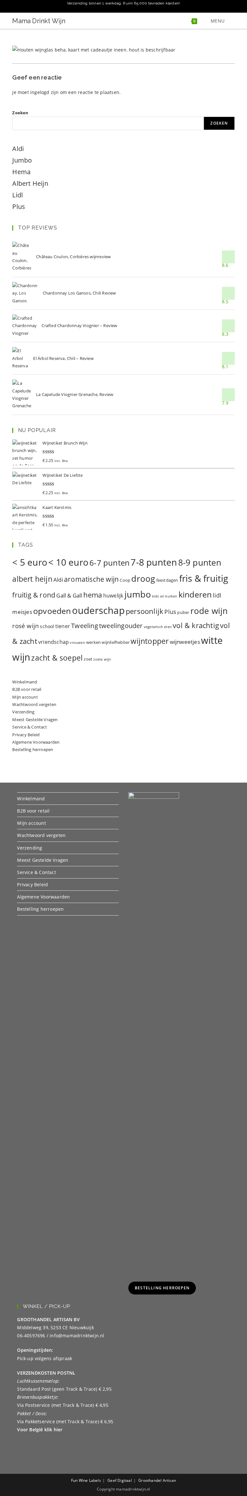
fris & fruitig (203, 578)
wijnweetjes (185, 641)
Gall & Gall (69, 595)
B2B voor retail (26, 689)
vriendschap (53, 641)
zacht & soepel (57, 658)
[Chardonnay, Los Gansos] (25, 293)
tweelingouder (121, 625)
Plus (18, 206)
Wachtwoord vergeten (34, 704)
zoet (88, 659)
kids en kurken (165, 596)
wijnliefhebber (116, 642)
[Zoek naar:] (230, 21)
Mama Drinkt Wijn (38, 21)
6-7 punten (109, 563)
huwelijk (113, 595)
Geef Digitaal (119, 1480)
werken (93, 642)
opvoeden (52, 610)
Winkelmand (24, 682)
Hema (21, 171)
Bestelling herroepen (32, 749)
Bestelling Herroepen (162, 1288)
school (47, 626)
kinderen (195, 594)
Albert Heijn (30, 183)
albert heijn (32, 579)
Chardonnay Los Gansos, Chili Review (79, 293)
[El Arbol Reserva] (20, 358)
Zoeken (20, 113)
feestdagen (167, 580)
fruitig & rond (33, 594)
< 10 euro (68, 562)
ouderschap (98, 610)
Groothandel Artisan (157, 1480)
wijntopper (150, 641)
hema (92, 595)
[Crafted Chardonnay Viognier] (24, 326)
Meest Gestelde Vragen (35, 719)
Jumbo (22, 160)
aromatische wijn (91, 579)
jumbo (137, 594)
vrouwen (77, 642)
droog (143, 578)
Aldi (18, 148)
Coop (125, 580)
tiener (62, 626)
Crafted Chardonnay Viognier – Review (79, 325)
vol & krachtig (196, 625)
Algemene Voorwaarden (35, 742)
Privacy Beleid (26, 735)
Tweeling (84, 625)
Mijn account (25, 697)
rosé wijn (25, 625)
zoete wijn (102, 659)
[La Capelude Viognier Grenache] (21, 395)
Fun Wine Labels (86, 1480)
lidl (217, 595)
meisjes (22, 612)
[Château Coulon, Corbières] (21, 257)
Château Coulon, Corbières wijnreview (73, 256)
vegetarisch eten (158, 627)
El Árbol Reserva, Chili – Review (63, 358)
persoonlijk (144, 611)
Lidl (17, 195)
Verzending (23, 712)
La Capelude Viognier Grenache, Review (74, 394)
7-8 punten (154, 562)
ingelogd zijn (44, 92)
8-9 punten (200, 562)
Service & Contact (29, 727)
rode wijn (209, 610)
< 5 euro (29, 562)
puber (183, 612)
